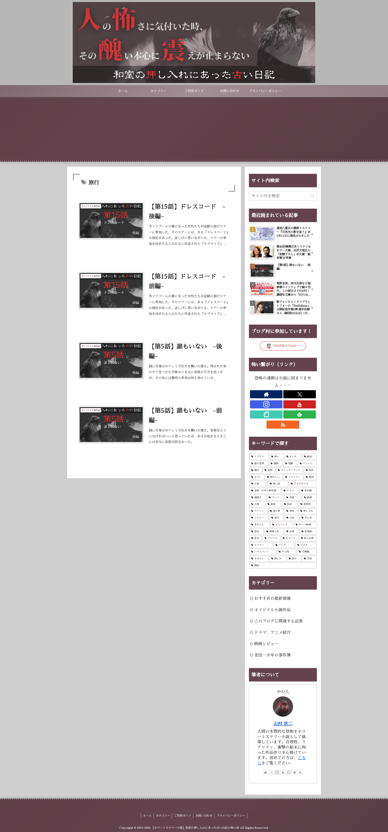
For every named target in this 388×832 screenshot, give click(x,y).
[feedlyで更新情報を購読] (299, 414)
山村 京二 (283, 723)
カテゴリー (163, 815)
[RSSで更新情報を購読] (283, 425)
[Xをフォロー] (299, 394)
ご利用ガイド (182, 815)
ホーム (147, 815)
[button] (312, 195)
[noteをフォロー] (266, 414)
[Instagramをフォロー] (266, 404)
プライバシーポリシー (231, 815)
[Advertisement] (194, 130)
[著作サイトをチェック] (266, 394)
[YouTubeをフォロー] (299, 404)
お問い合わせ (203, 815)
